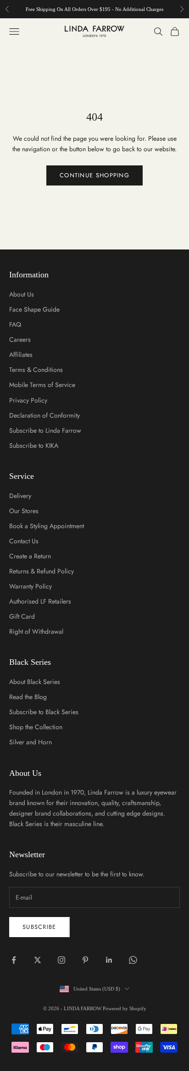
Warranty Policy (30, 586)
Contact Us (24, 541)
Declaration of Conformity (44, 415)
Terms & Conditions (36, 369)
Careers (20, 339)
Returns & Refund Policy (41, 571)
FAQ (15, 324)
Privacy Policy (28, 400)
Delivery (20, 495)
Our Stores (24, 510)
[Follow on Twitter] (37, 960)
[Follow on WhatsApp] (133, 960)
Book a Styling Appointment (46, 525)
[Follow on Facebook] (13, 960)
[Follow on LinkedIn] (109, 960)
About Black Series (34, 681)
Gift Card (22, 616)
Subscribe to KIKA (33, 445)
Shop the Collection (35, 727)
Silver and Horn (30, 742)
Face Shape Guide (34, 309)
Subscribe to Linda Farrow (45, 430)
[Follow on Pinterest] (85, 960)
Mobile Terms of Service (42, 384)
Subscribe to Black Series (43, 711)
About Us (21, 294)
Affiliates (21, 354)
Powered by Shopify (124, 1008)
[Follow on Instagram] (61, 960)
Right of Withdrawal (36, 631)
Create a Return (30, 556)
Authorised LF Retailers (40, 601)
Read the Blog (28, 696)
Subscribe (39, 927)
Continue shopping (94, 175)
